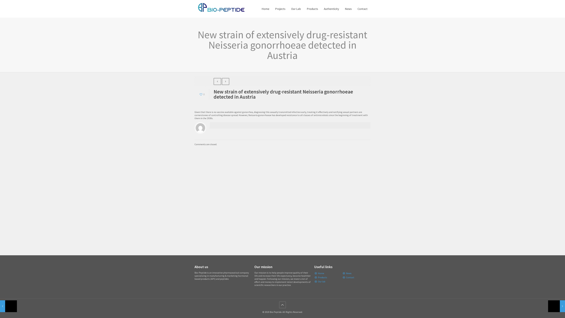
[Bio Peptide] (221, 9)
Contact (350, 277)
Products (322, 277)
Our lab (321, 281)
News (349, 273)
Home (321, 273)
